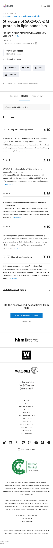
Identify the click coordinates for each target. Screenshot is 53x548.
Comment (13, 75)
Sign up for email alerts (26, 315)
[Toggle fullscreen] (6, 541)
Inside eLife (26, 421)
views (7, 83)
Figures (24, 96)
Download (12, 67)
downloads (20, 83)
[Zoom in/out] (8, 541)
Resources (26, 430)
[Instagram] (29, 443)
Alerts (26, 409)
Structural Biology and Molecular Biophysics (21, 16)
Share (40, 67)
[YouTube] (36, 443)
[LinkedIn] (10, 443)
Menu (43, 6)
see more (24, 151)
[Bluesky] (4, 443)
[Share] (3, 541)
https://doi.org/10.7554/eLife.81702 (17, 43)
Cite (27, 67)
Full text (14, 96)
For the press (26, 427)
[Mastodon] (23, 443)
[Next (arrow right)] (3, 543)
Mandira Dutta (27, 32)
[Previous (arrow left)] (1, 543)
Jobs (26, 403)
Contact (26, 412)
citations (33, 83)
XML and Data (26, 433)
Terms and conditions (26, 415)
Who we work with (26, 406)
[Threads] (42, 443)
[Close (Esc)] (1, 541)
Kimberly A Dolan (11, 32)
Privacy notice (26, 321)
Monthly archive (26, 424)
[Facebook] (49, 443)
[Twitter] (17, 443)
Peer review (37, 96)
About (26, 400)
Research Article (9, 13)
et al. (17, 35)
